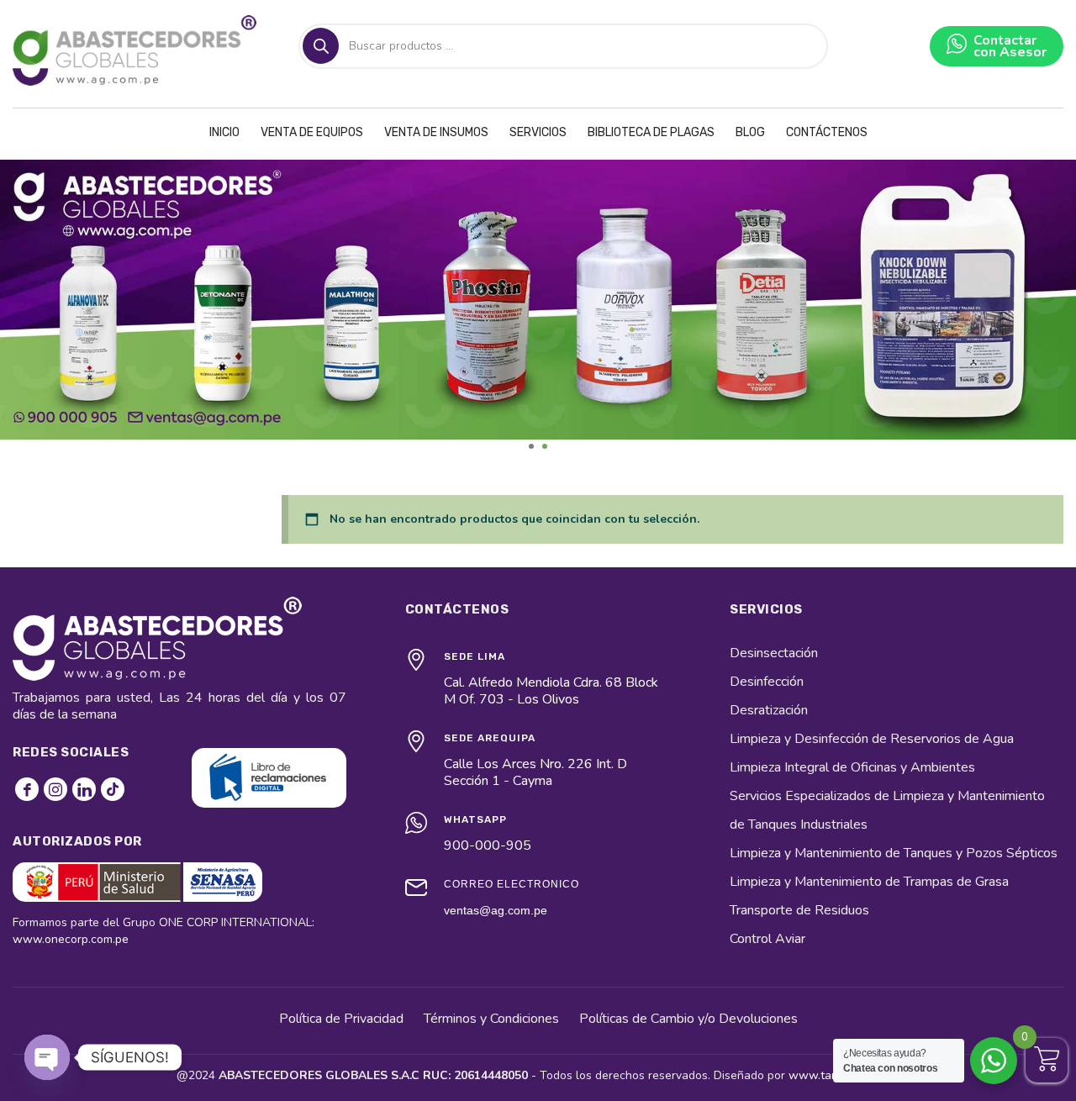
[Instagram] (55, 789)
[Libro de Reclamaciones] (268, 778)
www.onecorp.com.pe (71, 939)
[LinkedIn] (84, 789)
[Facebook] (27, 789)
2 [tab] (544, 446)
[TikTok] (112, 789)
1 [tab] (531, 446)
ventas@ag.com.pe (495, 910)
